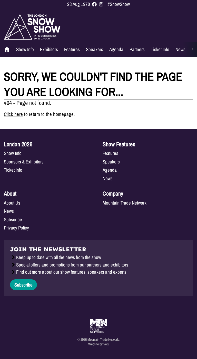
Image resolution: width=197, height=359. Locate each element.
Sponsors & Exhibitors (24, 162)
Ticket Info (160, 49)
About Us (12, 203)
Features (72, 49)
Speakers (94, 49)
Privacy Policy (16, 228)
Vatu (106, 344)
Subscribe (13, 219)
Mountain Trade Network (124, 203)
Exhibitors (49, 49)
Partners (137, 49)
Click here (13, 114)
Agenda (116, 49)
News (180, 49)
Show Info (25, 49)
